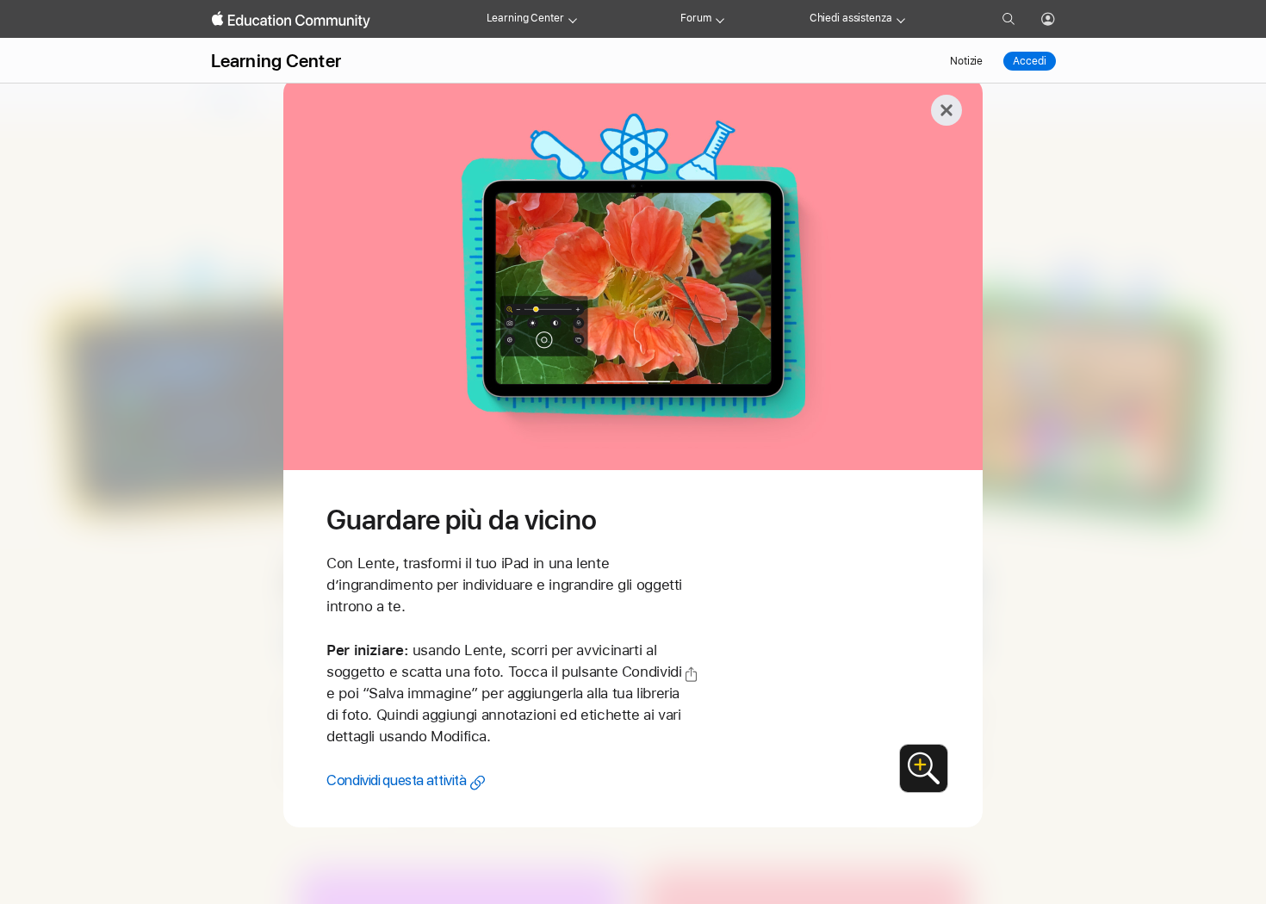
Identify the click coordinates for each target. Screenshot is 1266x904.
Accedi (1029, 61)
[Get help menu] (901, 19)
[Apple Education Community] (291, 19)
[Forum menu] (720, 19)
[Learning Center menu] (572, 19)
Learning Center (525, 18)
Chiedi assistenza (851, 18)
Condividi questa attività (396, 780)
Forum (695, 18)
